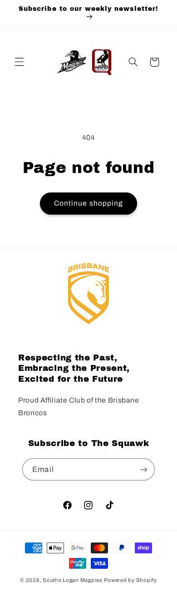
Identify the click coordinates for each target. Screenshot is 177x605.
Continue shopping (88, 203)
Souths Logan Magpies (73, 580)
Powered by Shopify (130, 580)
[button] (19, 62)
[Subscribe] (143, 469)
